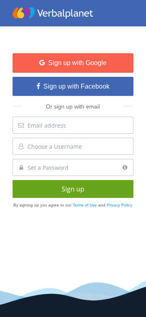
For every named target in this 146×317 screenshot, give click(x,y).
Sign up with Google (76, 62)
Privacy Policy (119, 205)
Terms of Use (85, 205)
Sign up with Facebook (75, 86)
